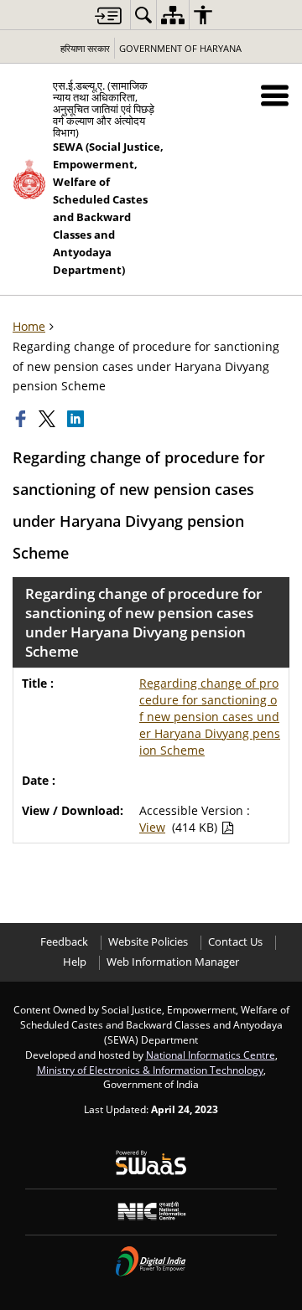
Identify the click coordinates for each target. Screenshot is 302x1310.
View (152, 827)
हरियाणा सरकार (85, 48)
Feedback (64, 942)
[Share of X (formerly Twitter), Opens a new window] (49, 419)
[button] (274, 95)
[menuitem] (143, 14)
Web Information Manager (173, 962)
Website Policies (148, 942)
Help (74, 962)
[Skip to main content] (108, 15)
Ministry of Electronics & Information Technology (150, 1069)
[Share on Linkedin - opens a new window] (77, 419)
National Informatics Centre (210, 1054)
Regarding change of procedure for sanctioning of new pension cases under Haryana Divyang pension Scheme (209, 716)
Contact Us (235, 942)
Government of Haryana (180, 48)
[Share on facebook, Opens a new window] (23, 419)
